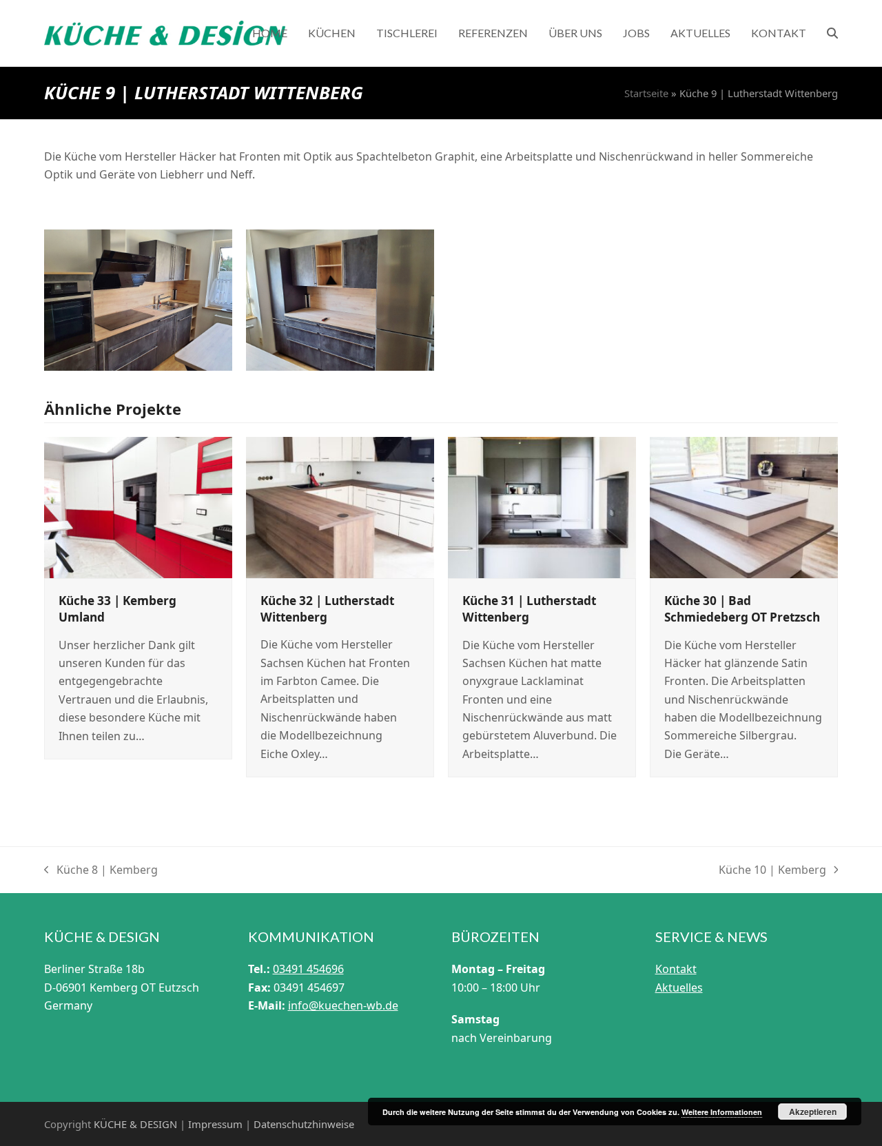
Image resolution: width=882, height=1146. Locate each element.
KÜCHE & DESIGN (135, 1124)
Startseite (646, 93)
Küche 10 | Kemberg (772, 870)
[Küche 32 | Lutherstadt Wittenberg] (340, 506)
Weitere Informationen (721, 1112)
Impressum (215, 1124)
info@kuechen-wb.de (343, 1005)
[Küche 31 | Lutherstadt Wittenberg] (542, 506)
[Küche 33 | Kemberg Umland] (138, 506)
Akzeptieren (813, 1111)
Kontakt (676, 968)
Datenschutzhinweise (304, 1124)
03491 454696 (308, 968)
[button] (832, 33)
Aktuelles (679, 987)
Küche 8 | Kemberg (101, 870)
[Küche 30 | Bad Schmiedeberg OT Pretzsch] (744, 506)
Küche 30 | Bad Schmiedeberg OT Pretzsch (742, 609)
